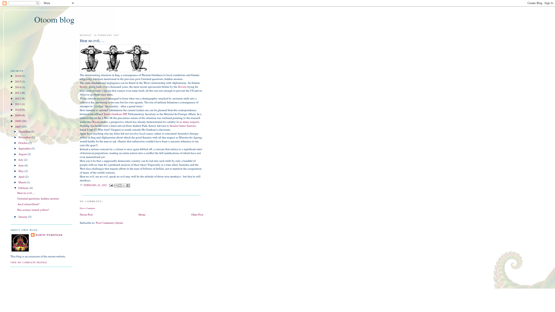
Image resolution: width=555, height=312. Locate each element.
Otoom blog (54, 19)
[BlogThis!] (120, 185)
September (24, 148)
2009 (18, 115)
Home (142, 214)
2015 (18, 81)
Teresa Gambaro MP (115, 114)
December (24, 131)
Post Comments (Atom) (109, 223)
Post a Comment (87, 208)
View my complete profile (28, 262)
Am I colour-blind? (28, 204)
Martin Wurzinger (48, 234)
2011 (18, 104)
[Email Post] (111, 184)
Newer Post (86, 214)
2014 (18, 87)
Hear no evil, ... (26, 193)
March (22, 182)
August (22, 154)
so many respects (189, 122)
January (23, 217)
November (24, 137)
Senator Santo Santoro (183, 126)
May (21, 171)
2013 (18, 93)
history (84, 87)
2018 (18, 76)
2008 (18, 121)
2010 (18, 110)
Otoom (95, 122)
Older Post (197, 214)
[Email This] (116, 185)
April (21, 177)
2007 (18, 126)
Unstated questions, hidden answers (38, 198)
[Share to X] (124, 185)
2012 (18, 98)
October (23, 143)
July (20, 160)
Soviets (182, 87)
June (21, 165)
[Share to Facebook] (128, 185)
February (23, 188)
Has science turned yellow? (33, 210)
